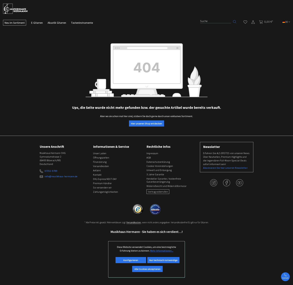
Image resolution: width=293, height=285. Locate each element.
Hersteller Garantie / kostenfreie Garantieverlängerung (163, 180)
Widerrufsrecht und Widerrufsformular (166, 186)
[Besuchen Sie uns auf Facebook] (227, 185)
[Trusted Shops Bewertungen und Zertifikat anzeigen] (138, 208)
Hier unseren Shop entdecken (146, 123)
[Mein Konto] (253, 21)
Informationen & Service (111, 146)
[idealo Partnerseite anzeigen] (155, 208)
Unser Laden (99, 153)
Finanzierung (100, 161)
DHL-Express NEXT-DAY (105, 178)
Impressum (152, 153)
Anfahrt (97, 170)
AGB (148, 157)
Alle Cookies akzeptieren (147, 268)
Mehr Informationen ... (161, 250)
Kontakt (97, 174)
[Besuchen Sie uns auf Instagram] (214, 185)
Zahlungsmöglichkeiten (105, 191)
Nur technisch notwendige (163, 260)
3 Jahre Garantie (155, 174)
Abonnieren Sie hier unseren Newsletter (225, 167)
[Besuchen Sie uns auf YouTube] (239, 185)
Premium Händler (102, 183)
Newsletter (211, 147)
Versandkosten (101, 166)
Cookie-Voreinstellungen (159, 165)
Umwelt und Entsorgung (159, 170)
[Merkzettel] (245, 21)
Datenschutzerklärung (158, 161)
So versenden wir (102, 187)
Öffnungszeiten (101, 157)
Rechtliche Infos (158, 146)
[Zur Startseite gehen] (15, 9)
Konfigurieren (130, 260)
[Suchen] (234, 21)
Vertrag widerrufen (158, 191)
